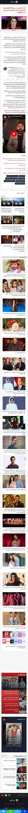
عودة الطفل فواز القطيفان (10, 180)
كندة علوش (22, 176)
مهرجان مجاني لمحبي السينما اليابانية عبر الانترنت (14, 173)
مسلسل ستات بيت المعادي (12, 176)
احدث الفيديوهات (15, 756)
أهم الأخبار (21, 674)
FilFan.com (23, 808)
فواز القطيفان (21, 178)
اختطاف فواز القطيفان (20, 183)
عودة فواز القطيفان (20, 180)
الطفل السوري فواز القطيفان (11, 178)
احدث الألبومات (21, 719)
